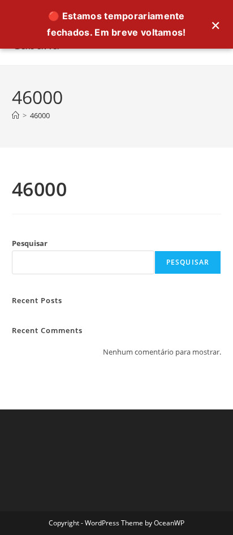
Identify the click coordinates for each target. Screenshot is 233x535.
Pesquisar (30, 243)
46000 (40, 115)
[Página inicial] (15, 115)
